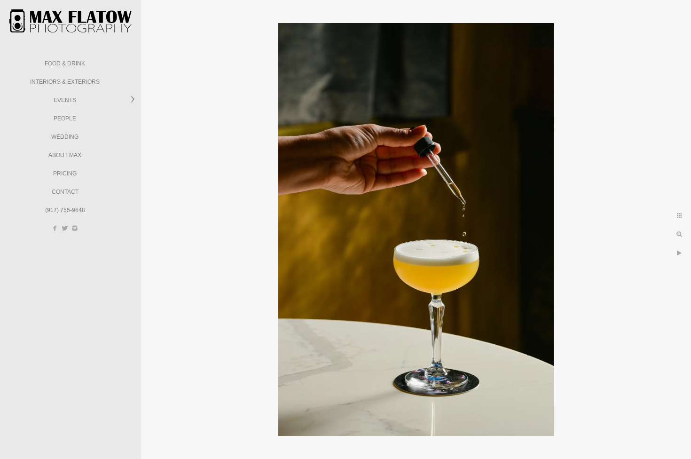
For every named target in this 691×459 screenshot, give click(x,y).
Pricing (65, 173)
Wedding (65, 137)
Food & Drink (65, 63)
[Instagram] (74, 228)
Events (65, 100)
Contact (65, 192)
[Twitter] (65, 228)
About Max (64, 155)
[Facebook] (55, 228)
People (65, 118)
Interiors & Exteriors (65, 82)
